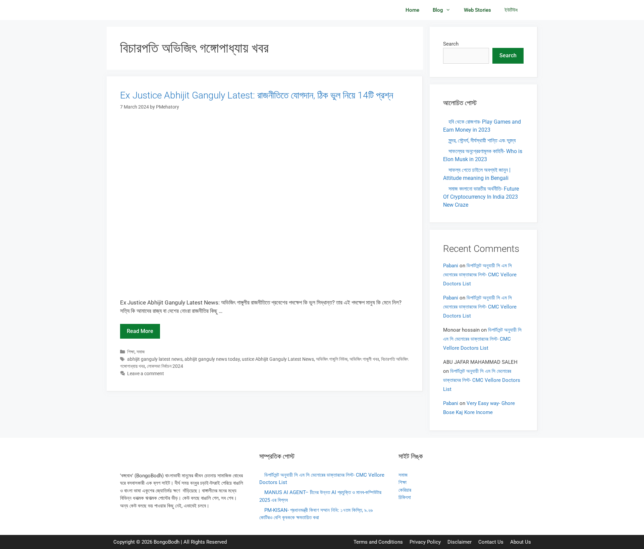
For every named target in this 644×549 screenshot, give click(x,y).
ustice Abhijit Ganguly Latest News (278, 359)
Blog (438, 10)
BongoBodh (166, 542)
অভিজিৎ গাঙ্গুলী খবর (364, 359)
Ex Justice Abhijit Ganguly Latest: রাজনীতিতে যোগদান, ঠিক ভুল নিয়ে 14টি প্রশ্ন (256, 95)
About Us (520, 542)
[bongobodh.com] (140, 10)
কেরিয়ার (404, 490)
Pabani (450, 266)
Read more (140, 331)
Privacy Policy (425, 542)
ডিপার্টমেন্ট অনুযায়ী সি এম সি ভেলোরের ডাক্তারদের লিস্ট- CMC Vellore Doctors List (480, 275)
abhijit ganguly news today (212, 359)
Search (451, 44)
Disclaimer (459, 542)
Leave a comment (145, 373)
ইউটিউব (511, 10)
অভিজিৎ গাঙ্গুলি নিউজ (331, 359)
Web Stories (477, 10)
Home (412, 10)
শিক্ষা (131, 352)
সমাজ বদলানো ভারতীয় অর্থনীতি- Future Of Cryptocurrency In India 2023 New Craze (481, 197)
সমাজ (141, 352)
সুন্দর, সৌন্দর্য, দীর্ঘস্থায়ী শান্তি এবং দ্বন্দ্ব (482, 140)
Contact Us (490, 542)
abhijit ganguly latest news (154, 359)
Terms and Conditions (378, 542)
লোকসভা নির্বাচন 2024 (165, 366)
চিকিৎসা (404, 497)
